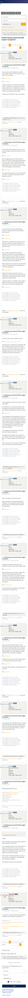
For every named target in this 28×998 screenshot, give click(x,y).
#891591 (24, 825)
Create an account (19, 30)
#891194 (24, 557)
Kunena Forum (17, 962)
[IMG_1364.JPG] (6, 81)
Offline (15, 52)
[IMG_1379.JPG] (6, 287)
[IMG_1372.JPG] (6, 155)
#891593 (24, 907)
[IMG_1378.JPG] (6, 238)
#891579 (24, 781)
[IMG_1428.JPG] (6, 569)
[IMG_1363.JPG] (6, 78)
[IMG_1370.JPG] (6, 170)
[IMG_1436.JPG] (6, 656)
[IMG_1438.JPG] (6, 732)
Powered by (10, 962)
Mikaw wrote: (7, 833)
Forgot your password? (8, 27)
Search (18, 13)
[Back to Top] (26, 996)
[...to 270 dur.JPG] (11, 341)
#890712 (24, 395)
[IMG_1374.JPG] (6, 235)
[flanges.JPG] (5, 509)
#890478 (24, 142)
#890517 (24, 221)
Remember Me (7, 978)
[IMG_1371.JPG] (6, 179)
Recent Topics (10, 13)
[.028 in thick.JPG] (7, 585)
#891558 (24, 715)
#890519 (24, 331)
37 (22, 45)
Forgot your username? (8, 30)
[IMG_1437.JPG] (6, 671)
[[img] (21, 916)
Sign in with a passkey (15, 981)
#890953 (24, 491)
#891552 (24, 637)
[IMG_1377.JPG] (6, 249)
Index (3, 13)
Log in (23, 24)
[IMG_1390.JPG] (6, 413)
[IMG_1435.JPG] (6, 663)
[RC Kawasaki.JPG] (7, 270)
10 (19, 45)
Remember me (6, 24)
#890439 (24, 64)
